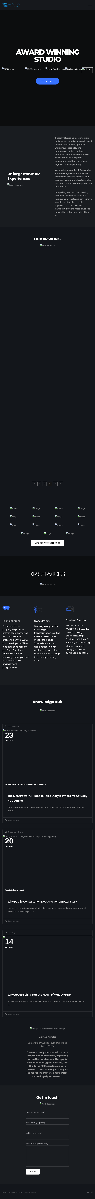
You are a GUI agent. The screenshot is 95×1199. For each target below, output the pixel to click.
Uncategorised (13, 726)
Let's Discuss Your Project (47, 543)
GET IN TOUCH (47, 81)
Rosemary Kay (13, 820)
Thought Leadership (15, 832)
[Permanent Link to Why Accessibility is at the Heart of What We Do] (47, 961)
